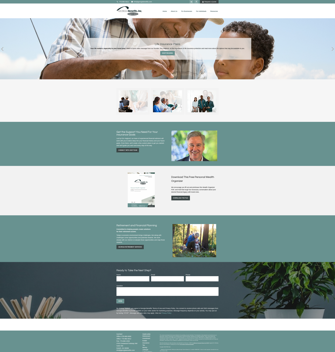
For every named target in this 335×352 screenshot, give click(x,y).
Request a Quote (210, 2)
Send (120, 301)
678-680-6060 (126, 336)
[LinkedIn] (191, 1)
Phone (188, 275)
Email (153, 275)
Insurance (145, 343)
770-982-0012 (124, 2)
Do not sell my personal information (187, 344)
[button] (165, 11)
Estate (144, 341)
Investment (146, 338)
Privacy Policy (166, 313)
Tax (143, 345)
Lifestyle (145, 350)
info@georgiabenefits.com (143, 2)
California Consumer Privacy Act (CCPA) (201, 342)
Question (119, 286)
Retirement (146, 336)
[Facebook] (196, 1)
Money (144, 347)
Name (118, 275)
